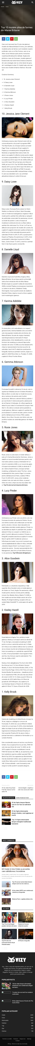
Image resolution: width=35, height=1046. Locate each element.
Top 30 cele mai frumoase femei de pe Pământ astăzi (8, 942)
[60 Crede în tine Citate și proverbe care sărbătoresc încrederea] (17, 855)
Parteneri (15, 1039)
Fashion (20, 921)
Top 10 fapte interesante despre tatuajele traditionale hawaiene (21, 822)
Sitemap (29, 1039)
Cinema (20, 938)
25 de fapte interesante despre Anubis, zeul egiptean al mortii (22, 813)
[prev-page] (3, 828)
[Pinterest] (12, 39)
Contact (17, 1040)
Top (3, 921)
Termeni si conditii (7, 1039)
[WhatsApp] (16, 39)
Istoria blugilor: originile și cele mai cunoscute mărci (25, 789)
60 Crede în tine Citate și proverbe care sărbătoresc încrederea (16, 870)
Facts (7, 6)
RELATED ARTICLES (8, 798)
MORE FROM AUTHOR (22, 798)
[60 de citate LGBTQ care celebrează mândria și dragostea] (6, 893)
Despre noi (22, 1039)
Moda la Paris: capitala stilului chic (22, 899)
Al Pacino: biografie (24, 940)
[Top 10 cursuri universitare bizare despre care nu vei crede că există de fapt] (6, 884)
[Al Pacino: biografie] (25, 934)
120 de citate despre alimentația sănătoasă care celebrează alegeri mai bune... (22, 985)
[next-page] (6, 828)
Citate (3, 866)
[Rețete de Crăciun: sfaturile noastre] (25, 917)
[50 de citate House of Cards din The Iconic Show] (6, 1003)
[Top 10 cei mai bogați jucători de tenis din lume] (9, 917)
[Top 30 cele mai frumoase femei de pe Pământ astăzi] (9, 934)
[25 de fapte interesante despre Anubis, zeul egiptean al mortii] (6, 813)
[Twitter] (8, 39)
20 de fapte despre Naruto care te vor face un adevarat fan (21, 805)
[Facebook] (3, 39)
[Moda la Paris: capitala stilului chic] (6, 901)
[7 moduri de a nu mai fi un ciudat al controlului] (6, 994)
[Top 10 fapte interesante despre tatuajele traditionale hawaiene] (6, 822)
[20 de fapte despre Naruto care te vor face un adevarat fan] (6, 805)
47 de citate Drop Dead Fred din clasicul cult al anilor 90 (8, 789)
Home (2, 6)
